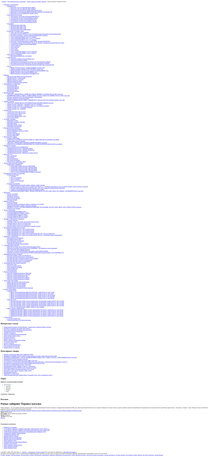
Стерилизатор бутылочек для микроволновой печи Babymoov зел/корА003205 (32, 64)
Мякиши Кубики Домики (11, 436)
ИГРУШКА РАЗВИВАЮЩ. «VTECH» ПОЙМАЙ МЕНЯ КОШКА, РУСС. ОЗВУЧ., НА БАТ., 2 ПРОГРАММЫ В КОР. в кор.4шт (40, 357)
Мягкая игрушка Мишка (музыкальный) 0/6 (19, 76)
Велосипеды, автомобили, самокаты (45, 455)
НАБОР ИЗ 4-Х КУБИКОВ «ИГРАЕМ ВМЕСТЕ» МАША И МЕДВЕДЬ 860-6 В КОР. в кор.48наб (34, 144)
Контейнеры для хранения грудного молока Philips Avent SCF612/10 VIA (24, 363)
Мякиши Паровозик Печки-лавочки (17, 82)
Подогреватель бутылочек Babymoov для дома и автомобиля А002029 (29, 63)
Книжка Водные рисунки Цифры (16, 283)
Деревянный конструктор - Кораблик (17, 151)
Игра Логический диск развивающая (17, 147)
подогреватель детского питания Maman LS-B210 (24, 18)
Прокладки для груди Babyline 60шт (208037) (23, 7)
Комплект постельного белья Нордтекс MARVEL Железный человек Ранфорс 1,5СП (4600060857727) (35, 252)
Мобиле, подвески (9, 201)
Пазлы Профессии (12, 268)
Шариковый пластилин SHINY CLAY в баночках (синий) (20, 367)
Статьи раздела (8, 317)
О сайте (3, 455)
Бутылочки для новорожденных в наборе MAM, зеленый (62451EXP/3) (30, 41)
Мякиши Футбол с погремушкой (16, 78)
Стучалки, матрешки (10, 119)
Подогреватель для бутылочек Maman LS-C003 (23, 20)
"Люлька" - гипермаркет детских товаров (33, 452)
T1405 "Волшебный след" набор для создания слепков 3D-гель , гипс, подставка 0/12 (31, 233)
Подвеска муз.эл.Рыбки (13, 208)
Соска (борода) (14, 50)
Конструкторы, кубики (10, 136)
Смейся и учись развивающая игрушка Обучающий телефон (27, 189)
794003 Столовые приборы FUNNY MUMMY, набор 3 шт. (26, 69)
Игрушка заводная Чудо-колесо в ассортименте (20, 257)
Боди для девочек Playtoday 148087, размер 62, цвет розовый (27, 307)
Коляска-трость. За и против (12, 347)
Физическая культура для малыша (13, 331)
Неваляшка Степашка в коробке (16, 122)
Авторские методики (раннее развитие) (15, 263)
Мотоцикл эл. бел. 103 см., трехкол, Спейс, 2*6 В (17, 370)
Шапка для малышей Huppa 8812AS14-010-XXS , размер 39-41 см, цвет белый (32, 298)
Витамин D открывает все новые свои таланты (17, 328)
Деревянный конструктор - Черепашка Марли (20, 148)
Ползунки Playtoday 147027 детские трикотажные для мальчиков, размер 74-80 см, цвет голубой (37, 301)
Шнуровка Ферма (12, 199)
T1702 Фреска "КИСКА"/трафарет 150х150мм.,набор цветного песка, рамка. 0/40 (26, 430)
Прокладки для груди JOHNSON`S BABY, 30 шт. (24, 13)
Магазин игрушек (80, 455)
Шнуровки (7, 192)
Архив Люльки (158, 455)
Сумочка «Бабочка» (12, 220)
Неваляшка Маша (12, 123)
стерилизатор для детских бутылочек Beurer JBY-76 (24, 16)
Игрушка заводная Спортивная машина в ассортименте (22, 258)
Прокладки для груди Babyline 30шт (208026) (23, 9)
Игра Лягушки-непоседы (14, 242)
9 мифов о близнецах (10, 333)
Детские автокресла (109, 455)
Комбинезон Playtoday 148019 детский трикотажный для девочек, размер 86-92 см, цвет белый (36, 315)
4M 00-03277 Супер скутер (11, 373)
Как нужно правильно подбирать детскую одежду (18, 330)
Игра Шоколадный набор (14, 239)
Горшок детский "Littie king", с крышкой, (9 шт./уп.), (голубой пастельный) (28, 106)
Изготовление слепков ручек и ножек (14, 227)
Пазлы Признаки (12, 270)
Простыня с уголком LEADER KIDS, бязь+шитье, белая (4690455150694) (27, 251)
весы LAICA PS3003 (13, 117)
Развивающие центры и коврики (13, 254)
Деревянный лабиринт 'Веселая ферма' (18, 244)
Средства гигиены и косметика (95, 455)
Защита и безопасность (10, 271)
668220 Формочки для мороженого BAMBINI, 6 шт (24, 73)
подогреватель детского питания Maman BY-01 (23, 19)
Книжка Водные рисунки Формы (16, 285)
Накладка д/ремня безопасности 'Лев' (17, 276)
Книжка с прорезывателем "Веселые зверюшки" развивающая (24, 97)
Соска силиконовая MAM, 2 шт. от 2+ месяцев (23, 40)
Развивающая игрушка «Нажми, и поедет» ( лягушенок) (19, 366)
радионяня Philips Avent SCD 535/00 (17, 217)
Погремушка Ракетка (13, 86)
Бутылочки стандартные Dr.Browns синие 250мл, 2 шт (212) (20, 360)
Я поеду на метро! (9, 343)
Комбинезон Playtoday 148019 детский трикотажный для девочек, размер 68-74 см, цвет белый (36, 310)
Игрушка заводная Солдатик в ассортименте (19, 260)
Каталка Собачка (12, 132)
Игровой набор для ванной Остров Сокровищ (20, 288)
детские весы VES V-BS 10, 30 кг (16, 113)
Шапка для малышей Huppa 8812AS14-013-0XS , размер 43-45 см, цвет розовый (32, 295)
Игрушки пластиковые (13, 183)
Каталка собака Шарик (13, 133)
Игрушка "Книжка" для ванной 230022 (18, 98)
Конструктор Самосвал (13, 198)
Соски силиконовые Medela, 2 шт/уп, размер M (23, 51)
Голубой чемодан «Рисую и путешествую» (19, 224)
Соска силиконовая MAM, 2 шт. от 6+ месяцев (23, 37)
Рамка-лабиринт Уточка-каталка (13, 445)
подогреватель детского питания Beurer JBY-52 (23, 22)
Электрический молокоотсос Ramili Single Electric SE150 (26, 10)
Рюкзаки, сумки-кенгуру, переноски (14, 219)
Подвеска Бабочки (12, 202)
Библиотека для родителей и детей (65, 455)
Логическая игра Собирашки (15, 238)
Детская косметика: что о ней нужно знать (19, 320)
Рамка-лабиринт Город (10, 440)
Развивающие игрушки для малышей (14, 173)
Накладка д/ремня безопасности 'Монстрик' (19, 273)
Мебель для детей (143, 455)
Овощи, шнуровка (12, 195)
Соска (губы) (14, 48)
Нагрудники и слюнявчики (14, 54)
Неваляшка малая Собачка (14, 125)
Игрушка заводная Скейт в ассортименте (18, 261)
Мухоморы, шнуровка (13, 197)
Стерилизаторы (11, 57)
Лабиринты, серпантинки (11, 236)
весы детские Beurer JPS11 (14, 114)
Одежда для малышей (10, 289)
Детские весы (8, 110)
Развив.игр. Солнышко (10, 427)
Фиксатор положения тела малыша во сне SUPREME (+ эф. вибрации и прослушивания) (32, 248)
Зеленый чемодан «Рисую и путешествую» (19, 223)
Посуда (9, 66)
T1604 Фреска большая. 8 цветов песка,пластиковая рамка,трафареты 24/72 (25, 431)
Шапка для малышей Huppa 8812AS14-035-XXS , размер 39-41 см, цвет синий (32, 292)
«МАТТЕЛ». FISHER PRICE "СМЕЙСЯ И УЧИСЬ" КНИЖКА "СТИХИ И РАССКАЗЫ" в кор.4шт (35, 94)
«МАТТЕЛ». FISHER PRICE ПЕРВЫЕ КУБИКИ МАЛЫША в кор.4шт (27, 142)
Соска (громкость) (15, 45)
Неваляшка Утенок (12, 120)
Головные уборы (11, 290)
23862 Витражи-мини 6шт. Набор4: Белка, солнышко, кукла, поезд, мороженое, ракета (28, 375)
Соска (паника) (14, 47)
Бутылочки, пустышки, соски (15, 31)
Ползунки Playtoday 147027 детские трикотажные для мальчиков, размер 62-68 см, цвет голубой (37, 305)
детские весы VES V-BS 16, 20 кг (16, 111)
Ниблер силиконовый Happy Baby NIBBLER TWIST (18, 354)
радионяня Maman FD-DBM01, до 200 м (18, 213)
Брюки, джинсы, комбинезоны (15, 308)
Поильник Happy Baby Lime (18, 26)
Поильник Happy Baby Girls (18, 28)
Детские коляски (15, 455)
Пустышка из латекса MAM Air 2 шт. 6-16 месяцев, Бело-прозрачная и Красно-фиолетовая (35, 34)
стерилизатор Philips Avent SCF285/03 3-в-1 (22, 59)
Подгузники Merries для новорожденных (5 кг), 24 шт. (19, 369)
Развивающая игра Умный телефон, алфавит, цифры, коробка (27, 185)
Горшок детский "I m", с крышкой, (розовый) (19, 107)
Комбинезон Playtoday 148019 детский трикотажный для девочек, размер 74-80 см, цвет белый (36, 312)
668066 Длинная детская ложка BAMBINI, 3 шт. (23, 72)
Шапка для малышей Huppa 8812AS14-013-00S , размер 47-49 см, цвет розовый (32, 296)
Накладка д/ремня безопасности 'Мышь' (18, 277)
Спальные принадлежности (11, 245)
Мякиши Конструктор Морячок (13, 437)
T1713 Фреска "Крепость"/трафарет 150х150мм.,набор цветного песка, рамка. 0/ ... (27, 428)
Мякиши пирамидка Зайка (14, 81)
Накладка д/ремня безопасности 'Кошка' (18, 279)
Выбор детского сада (10, 338)
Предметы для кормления (11, 4)
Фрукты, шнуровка (12, 194)
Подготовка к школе (131, 455)
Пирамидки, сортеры (10, 145)
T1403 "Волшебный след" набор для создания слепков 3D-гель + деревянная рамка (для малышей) (34, 235)
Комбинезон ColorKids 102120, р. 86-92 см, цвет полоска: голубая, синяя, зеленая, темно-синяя (30, 356)
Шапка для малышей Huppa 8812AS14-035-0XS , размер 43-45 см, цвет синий (32, 293)
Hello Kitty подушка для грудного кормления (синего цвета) (23, 246)
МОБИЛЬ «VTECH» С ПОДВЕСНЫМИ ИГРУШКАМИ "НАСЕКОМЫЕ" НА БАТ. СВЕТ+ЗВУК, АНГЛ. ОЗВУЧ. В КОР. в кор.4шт (44, 207)
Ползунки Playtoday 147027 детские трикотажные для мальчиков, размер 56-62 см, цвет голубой (37, 304)
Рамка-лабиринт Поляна (10, 446)
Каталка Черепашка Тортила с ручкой (17, 131)
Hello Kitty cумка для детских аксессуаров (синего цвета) (23, 221)
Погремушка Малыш (13, 88)
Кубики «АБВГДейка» (13, 138)
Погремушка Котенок (13, 91)
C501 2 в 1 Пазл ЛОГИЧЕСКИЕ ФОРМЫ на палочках (25, 172)
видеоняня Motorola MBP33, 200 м (16, 211)
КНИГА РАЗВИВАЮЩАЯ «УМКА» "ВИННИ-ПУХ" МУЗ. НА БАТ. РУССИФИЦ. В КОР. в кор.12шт (36, 100)
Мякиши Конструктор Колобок (12, 439)
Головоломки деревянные (14, 164)
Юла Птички (10, 157)
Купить (3, 418)
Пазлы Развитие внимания (14, 267)
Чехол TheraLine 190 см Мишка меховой (18, 249)
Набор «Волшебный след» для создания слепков (20, 229)
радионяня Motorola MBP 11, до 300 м (17, 216)
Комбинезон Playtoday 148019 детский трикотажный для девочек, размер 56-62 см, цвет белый (36, 314)
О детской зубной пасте (13, 318)
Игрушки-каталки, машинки (12, 128)
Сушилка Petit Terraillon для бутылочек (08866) (23, 44)
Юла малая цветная (12, 158)
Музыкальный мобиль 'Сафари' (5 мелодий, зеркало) (21, 205)
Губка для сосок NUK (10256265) (19, 32)
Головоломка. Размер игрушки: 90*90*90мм (22, 166)
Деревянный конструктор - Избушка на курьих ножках (22, 153)
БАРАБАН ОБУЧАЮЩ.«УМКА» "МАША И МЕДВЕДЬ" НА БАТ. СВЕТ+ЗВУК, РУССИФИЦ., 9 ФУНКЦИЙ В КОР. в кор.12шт (46, 191)
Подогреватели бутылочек (14, 15)
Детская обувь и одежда (27, 455)
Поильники (10, 23)
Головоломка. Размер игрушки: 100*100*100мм (23, 167)
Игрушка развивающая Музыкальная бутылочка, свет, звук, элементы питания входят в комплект (37, 188)
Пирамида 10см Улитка (10, 443)
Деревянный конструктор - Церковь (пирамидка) (20, 150)
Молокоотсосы (11, 6)
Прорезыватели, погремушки (12, 84)
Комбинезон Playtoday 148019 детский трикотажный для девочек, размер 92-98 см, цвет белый (36, 311)
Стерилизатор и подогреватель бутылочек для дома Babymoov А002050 (30, 62)
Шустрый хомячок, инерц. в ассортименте (19, 255)
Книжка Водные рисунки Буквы (16, 286)
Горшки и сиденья (9, 101)
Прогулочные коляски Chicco (12, 336)
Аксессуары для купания (11, 280)
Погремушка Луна (12, 89)
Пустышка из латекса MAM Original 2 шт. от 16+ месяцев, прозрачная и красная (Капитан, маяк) (37, 42)
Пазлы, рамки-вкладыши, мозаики (13, 163)
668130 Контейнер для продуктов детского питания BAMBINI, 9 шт (29, 70)
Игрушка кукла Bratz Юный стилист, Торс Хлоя (17, 364)
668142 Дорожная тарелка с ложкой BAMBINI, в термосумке (27, 67)
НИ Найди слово (12, 264)
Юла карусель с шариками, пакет (16, 161)
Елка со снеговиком (16, 177)
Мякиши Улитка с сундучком (15, 79)
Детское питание (120, 455)
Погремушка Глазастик (10, 372)
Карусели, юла (8, 154)
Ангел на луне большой (17, 180)
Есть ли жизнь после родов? (12, 346)
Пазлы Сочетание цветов (14, 266)
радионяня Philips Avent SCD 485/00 (17, 214)
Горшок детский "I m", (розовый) (16, 108)
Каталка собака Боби (13, 135)
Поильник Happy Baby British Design (20, 29)
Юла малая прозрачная (13, 160)
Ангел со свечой (15, 179)
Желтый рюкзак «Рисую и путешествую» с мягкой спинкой (23, 226)
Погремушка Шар (12, 85)
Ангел (12, 182)
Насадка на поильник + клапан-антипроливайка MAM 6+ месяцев (29, 35)
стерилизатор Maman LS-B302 (18, 60)
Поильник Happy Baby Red (18, 25)
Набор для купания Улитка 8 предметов (18, 282)
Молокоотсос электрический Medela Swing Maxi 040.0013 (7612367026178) (31, 12)
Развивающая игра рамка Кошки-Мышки (15, 442)
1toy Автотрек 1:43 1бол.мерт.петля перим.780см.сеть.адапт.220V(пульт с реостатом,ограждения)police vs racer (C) (36, 362)
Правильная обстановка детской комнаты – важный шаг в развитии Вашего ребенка (27, 327)
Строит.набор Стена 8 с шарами (16, 141)
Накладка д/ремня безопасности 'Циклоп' (18, 274)
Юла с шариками (12, 155)
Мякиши (6, 75)
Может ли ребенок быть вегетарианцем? (15, 334)
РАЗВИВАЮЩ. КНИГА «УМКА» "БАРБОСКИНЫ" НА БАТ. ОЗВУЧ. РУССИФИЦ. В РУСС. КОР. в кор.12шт (38, 95)
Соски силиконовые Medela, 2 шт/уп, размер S (23, 53)
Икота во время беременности (12, 344)
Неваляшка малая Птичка (14, 126)
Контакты (151, 455)
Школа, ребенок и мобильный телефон (15, 340)
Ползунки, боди (11, 299)
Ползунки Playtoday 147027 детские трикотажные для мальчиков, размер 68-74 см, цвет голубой (37, 302)
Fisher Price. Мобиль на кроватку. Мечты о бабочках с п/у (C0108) (25, 204)
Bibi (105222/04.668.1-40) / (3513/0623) (21, 56)
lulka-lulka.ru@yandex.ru (70, 452)
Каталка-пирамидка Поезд (14, 129)
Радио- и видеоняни (9, 210)
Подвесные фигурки (13, 175)
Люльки (8, 455)
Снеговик (13, 176)
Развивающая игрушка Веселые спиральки (16, 359)
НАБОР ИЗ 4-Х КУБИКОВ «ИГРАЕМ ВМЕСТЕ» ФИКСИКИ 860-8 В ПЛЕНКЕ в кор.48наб (33, 139)
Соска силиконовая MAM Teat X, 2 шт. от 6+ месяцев (25, 38)
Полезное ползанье (9, 337)
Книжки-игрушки (9, 92)
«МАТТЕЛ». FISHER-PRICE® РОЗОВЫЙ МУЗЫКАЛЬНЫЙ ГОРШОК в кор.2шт (30, 103)
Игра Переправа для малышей (15, 241)
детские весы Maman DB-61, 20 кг (16, 116)
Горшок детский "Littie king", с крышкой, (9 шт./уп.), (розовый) (24, 104)
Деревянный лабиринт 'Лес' (11, 434)
